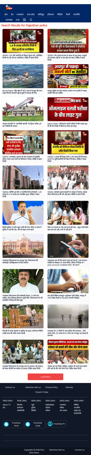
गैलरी (68, 14)
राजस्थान (20, 14)
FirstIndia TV (59, 423)
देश (12, 14)
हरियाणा (50, 14)
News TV (7, 404)
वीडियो (60, 14)
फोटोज (48, 407)
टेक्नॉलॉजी (20, 410)
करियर (48, 410)
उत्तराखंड (8, 19)
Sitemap (69, 387)
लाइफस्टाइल (50, 404)
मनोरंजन (20, 407)
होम (6, 14)
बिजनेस (19, 404)
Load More (45, 377)
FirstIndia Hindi (16, 424)
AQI (18, 19)
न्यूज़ (32, 404)
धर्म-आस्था (63, 410)
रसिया (62, 407)
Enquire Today (41, 392)
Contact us (10, 387)
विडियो (33, 410)
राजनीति (76, 14)
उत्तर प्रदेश (31, 14)
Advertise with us (33, 387)
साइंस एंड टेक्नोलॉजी (77, 412)
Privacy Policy (52, 387)
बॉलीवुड (41, 14)
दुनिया (33, 407)
